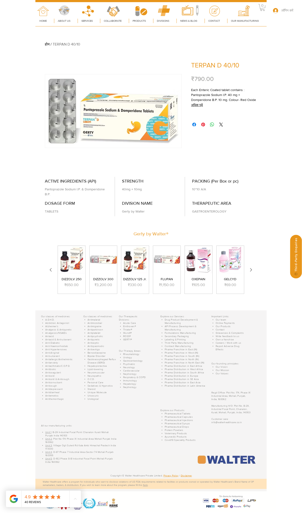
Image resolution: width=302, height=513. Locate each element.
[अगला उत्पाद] (251, 270)
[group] (151, 269)
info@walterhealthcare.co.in (226, 422)
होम (47, 44)
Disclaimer (186, 475)
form (145, 485)
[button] (262, 7)
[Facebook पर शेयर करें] (194, 124)
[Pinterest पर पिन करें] (203, 124)
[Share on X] (221, 124)
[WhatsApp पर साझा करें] (212, 124)
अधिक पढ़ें (197, 105)
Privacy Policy (171, 475)
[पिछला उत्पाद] (51, 270)
